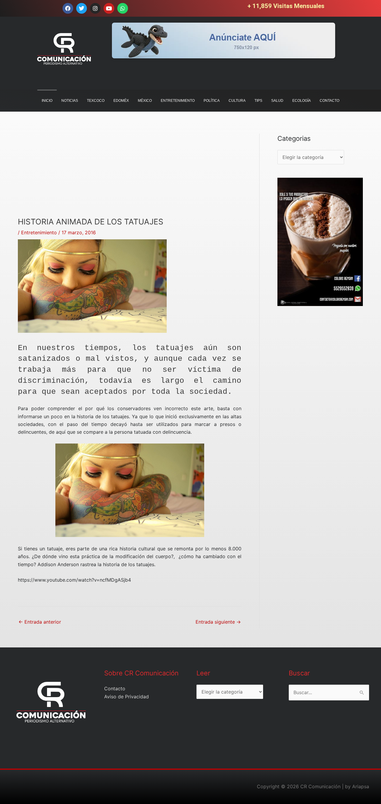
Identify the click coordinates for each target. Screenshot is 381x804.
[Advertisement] (129, 175)
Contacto (114, 688)
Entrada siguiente (218, 622)
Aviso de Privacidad (126, 697)
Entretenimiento (39, 232)
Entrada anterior (39, 622)
